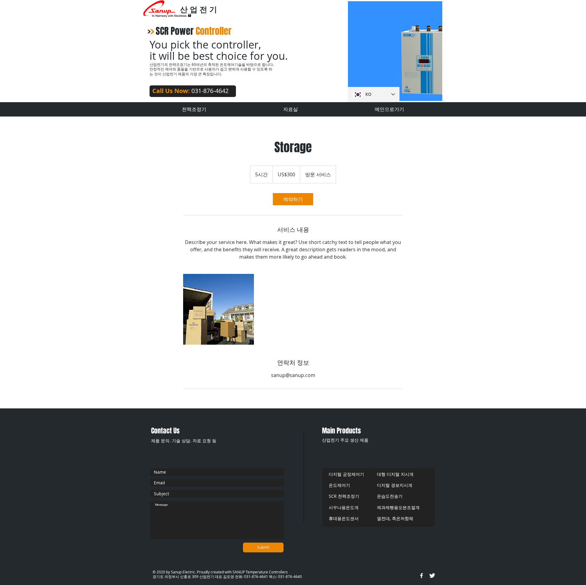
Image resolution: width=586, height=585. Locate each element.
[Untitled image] (218, 309)
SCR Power (193, 31)
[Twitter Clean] (432, 575)
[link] (293, 199)
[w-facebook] (421, 575)
